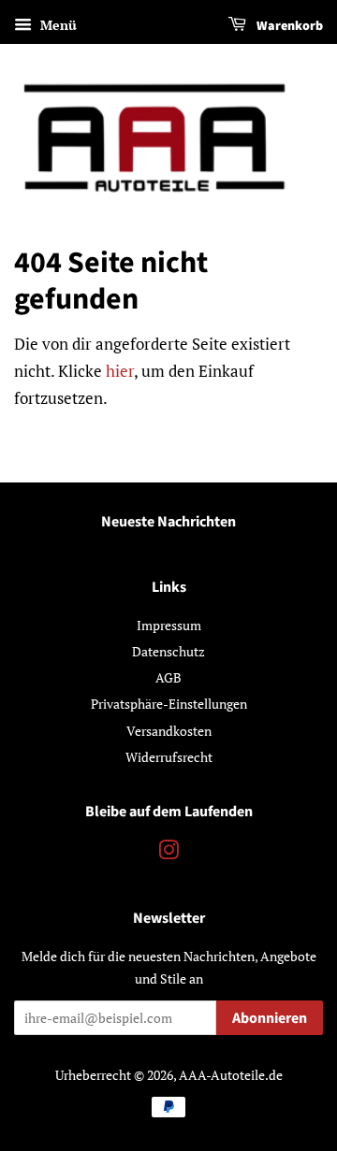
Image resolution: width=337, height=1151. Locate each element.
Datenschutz (168, 651)
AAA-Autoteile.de (231, 1075)
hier (120, 370)
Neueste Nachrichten (168, 521)
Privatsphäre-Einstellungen (169, 703)
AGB (168, 677)
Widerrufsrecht (168, 757)
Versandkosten (169, 731)
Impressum (169, 625)
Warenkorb (288, 26)
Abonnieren (269, 1018)
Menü (57, 25)
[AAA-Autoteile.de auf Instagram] (168, 853)
